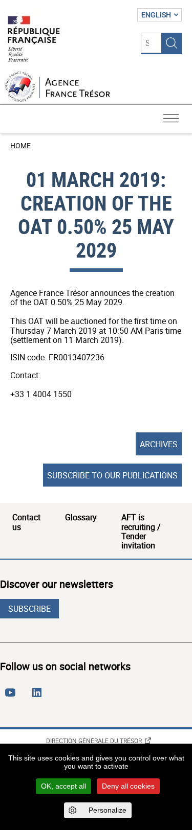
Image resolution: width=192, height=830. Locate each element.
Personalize (107, 810)
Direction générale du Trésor (94, 740)
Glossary (81, 517)
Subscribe (29, 608)
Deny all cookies (128, 786)
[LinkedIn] (39, 696)
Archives (159, 444)
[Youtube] (12, 696)
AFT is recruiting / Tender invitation (141, 531)
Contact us (26, 522)
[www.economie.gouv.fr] (34, 39)
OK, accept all (63, 786)
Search (171, 43)
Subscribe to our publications (112, 475)
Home (20, 145)
